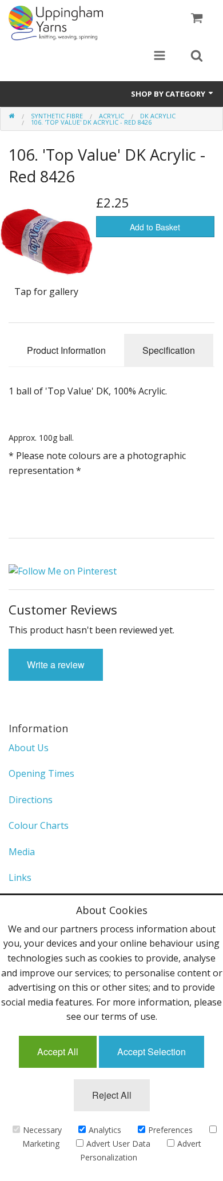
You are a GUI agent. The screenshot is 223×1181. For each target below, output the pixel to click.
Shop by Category (169, 94)
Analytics (105, 1129)
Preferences (170, 1129)
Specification (168, 350)
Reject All (112, 1095)
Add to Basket (155, 227)
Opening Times (41, 773)
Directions (31, 799)
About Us (29, 747)
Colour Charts (39, 825)
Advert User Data (118, 1143)
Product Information (66, 350)
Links (20, 877)
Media (22, 851)
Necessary (42, 1129)
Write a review (56, 664)
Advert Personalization (140, 1150)
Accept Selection (151, 1051)
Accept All (57, 1051)
